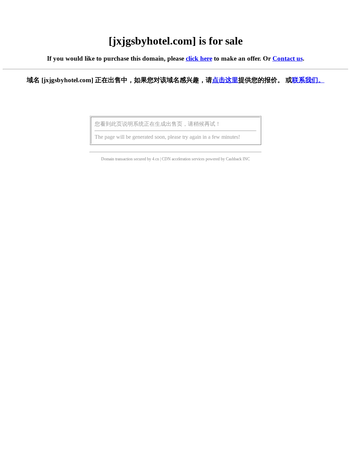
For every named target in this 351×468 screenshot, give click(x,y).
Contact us (288, 58)
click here (199, 58)
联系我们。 (308, 80)
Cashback (234, 159)
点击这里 (225, 80)
